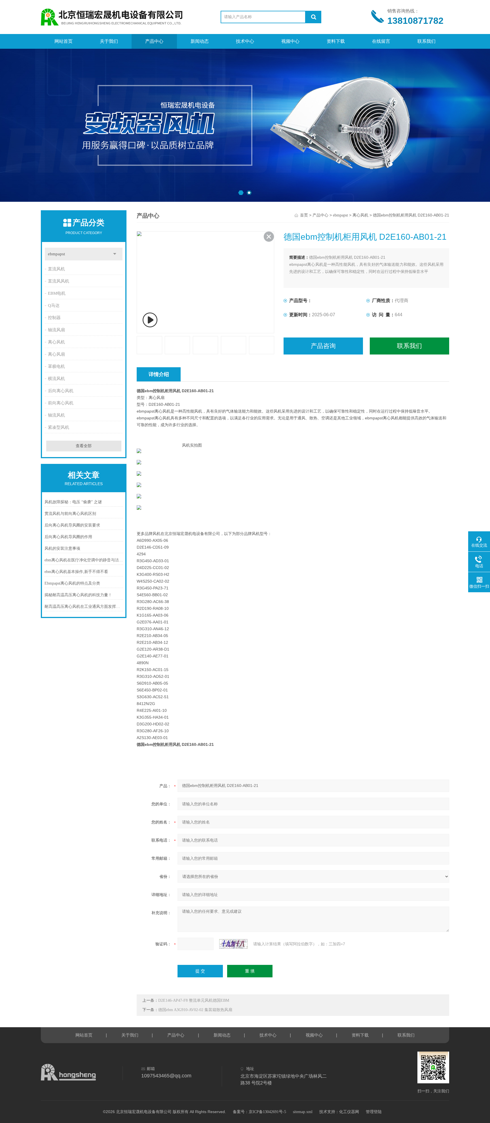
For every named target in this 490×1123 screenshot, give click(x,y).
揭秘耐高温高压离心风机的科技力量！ (78, 595)
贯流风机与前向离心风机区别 (70, 513)
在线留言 (381, 41)
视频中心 (290, 41)
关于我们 (109, 41)
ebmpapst (56, 254)
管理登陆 (374, 1112)
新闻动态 (200, 41)
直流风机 (56, 269)
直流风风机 (58, 281)
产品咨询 (323, 345)
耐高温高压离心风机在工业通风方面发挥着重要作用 (84, 606)
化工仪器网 (349, 1112)
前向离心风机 (60, 403)
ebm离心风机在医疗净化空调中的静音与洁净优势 (84, 560)
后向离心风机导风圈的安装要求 (72, 525)
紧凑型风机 (58, 427)
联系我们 (426, 41)
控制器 (54, 317)
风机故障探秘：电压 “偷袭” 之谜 (73, 502)
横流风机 (56, 378)
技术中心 (245, 41)
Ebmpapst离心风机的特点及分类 (72, 583)
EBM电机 (57, 293)
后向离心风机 (60, 391)
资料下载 (336, 41)
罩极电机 (56, 366)
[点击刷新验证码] (233, 944)
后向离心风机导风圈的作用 (68, 537)
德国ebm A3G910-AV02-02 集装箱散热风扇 (195, 1010)
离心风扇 (56, 354)
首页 (304, 215)
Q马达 (54, 305)
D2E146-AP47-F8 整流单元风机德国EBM (193, 1000)
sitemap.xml (302, 1112)
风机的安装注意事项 (62, 548)
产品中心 (154, 41)
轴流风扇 (56, 330)
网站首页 (63, 41)
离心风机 (56, 342)
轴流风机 (56, 415)
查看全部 (84, 446)
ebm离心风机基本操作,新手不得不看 (76, 572)
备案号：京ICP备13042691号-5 (259, 1112)
